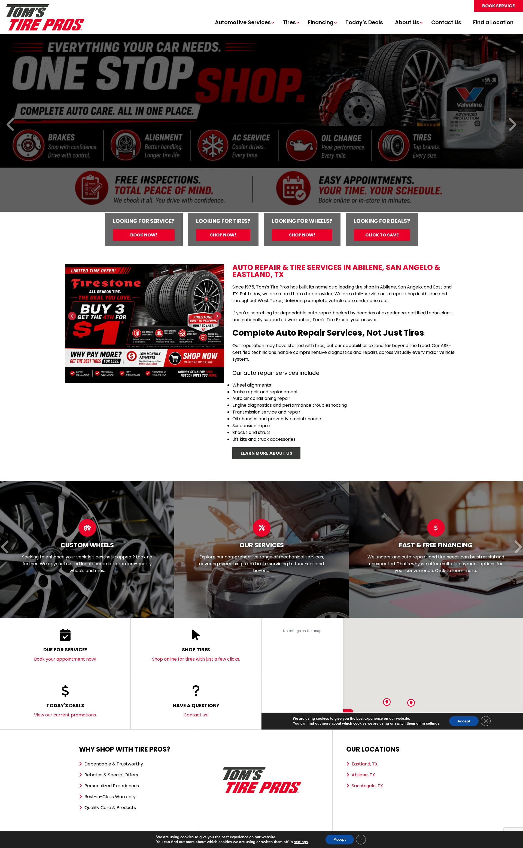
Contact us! (196, 710)
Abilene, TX (363, 775)
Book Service (498, 6)
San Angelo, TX (367, 786)
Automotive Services (243, 22)
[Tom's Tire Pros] (45, 7)
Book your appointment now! (65, 654)
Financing (320, 22)
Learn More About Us (266, 453)
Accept (340, 839)
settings (301, 842)
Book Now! (143, 235)
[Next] (512, 125)
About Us (407, 22)
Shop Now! (223, 235)
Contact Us (446, 22)
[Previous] (10, 125)
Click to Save (382, 235)
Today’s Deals (364, 22)
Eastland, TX (365, 764)
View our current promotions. (65, 710)
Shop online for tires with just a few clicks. (196, 654)
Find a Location (493, 22)
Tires (289, 22)
